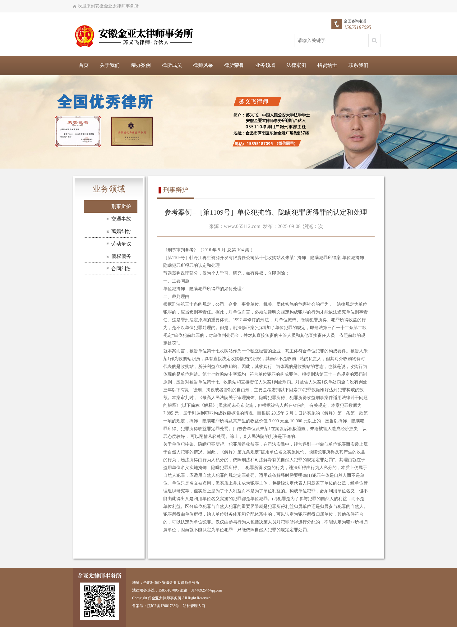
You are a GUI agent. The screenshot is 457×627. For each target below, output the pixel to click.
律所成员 (172, 65)
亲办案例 (141, 65)
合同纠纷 (121, 268)
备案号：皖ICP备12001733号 (155, 606)
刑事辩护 (121, 206)
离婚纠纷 (121, 231)
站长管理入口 (194, 606)
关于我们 (110, 65)
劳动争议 (121, 243)
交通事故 (121, 218)
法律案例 (296, 65)
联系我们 (358, 65)
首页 (84, 65)
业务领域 (265, 65)
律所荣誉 (234, 65)
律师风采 (203, 65)
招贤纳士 (327, 65)
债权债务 (121, 256)
